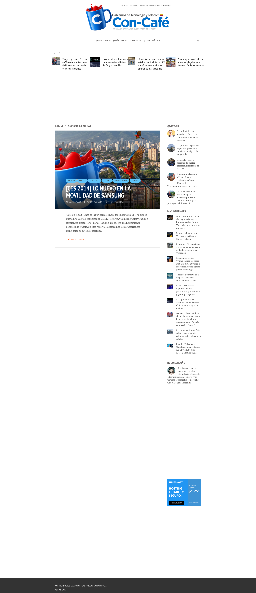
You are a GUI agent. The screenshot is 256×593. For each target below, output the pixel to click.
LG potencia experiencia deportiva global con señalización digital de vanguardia (188, 150)
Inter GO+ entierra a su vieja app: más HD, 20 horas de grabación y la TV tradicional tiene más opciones (188, 222)
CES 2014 (82, 180)
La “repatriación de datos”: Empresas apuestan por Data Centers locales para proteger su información (181, 197)
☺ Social (134, 40)
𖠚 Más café (118, 40)
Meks (83, 585)
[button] (59, 52)
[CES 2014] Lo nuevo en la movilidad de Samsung (98, 191)
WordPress (102, 585)
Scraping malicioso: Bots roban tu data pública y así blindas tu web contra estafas (188, 334)
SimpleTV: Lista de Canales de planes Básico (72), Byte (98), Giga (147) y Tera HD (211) (188, 348)
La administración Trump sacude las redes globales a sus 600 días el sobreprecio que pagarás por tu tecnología (188, 263)
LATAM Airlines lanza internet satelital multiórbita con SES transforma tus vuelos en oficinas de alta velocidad (151, 63)
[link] (184, 492)
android (71, 180)
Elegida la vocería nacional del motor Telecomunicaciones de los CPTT (188, 164)
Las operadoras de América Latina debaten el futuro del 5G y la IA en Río (115, 62)
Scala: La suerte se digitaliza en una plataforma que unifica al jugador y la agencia (188, 290)
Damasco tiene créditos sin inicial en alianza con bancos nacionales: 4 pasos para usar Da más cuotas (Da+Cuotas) (188, 319)
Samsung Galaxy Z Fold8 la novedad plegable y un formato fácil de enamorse (191, 62)
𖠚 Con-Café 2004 (152, 40)
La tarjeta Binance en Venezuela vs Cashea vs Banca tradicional (187, 236)
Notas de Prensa (121, 180)
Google (107, 180)
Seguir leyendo (77, 239)
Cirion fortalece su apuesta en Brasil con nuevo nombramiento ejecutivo (187, 135)
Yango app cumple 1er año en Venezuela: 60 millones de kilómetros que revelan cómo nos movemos (74, 63)
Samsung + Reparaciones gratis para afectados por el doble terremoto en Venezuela (188, 248)
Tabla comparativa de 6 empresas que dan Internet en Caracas (187, 277)
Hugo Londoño (96, 201)
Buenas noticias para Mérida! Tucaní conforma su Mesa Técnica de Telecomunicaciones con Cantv (182, 180)
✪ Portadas (102, 40)
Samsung (135, 180)
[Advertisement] (128, 102)
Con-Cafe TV (94, 180)
